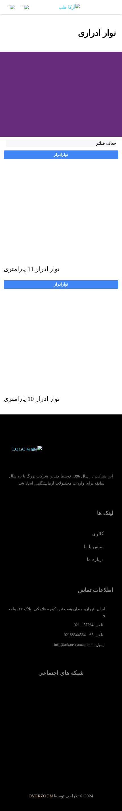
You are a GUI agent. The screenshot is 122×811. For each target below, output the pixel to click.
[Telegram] (80, 704)
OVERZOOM (41, 796)
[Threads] (42, 704)
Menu (112, 7)
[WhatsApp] (61, 704)
